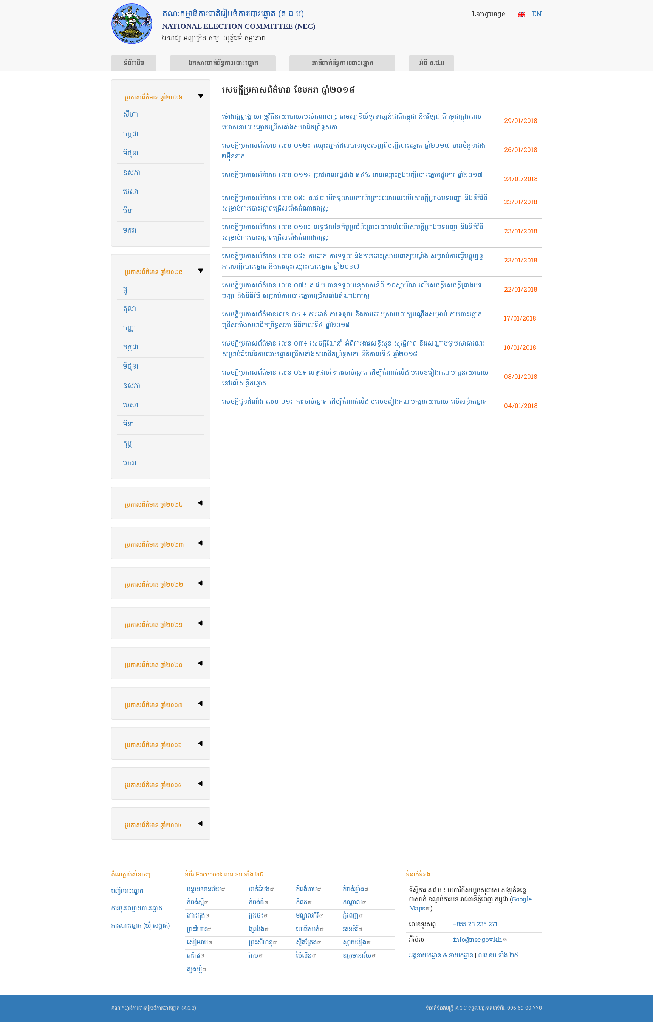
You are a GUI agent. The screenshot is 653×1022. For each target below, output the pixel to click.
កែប (253, 956)
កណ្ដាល (352, 902)
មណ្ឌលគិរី (307, 916)
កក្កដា (131, 134)
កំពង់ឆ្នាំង (353, 889)
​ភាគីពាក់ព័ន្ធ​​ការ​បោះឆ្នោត (342, 63)
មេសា (131, 192)
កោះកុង (196, 916)
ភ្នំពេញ (350, 916)
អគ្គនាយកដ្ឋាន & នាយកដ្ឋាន (441, 955)
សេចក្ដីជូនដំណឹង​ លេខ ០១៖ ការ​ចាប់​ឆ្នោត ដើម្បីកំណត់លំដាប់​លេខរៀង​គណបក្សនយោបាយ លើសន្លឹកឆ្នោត (354, 402)
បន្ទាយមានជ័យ (204, 889)
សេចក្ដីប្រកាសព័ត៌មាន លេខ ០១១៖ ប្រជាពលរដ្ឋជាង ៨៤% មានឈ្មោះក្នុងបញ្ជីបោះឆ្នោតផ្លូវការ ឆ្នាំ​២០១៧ (352, 175)
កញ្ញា (129, 328)
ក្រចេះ (256, 916)
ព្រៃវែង (256, 929)
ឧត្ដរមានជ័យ (357, 956)
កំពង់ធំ (256, 902)
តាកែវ (193, 956)
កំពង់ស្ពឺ (195, 902)
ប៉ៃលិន (303, 956)
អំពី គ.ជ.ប (431, 63)
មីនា (128, 211)
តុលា (129, 309)
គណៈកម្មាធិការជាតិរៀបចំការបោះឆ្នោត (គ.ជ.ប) (153, 1008)
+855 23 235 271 (475, 924)
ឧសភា (132, 173)
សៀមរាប (197, 943)
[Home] (131, 23)
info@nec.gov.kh (477, 940)
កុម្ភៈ (128, 444)
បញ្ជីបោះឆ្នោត (127, 891)
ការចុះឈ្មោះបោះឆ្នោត (136, 908)
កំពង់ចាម (306, 889)
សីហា (130, 115)
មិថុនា (131, 154)
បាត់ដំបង (259, 889)
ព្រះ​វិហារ (197, 929)
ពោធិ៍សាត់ (307, 929)
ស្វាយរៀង (354, 943)
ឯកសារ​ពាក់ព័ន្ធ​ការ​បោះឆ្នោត (223, 63)
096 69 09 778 (524, 1008)
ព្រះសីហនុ (260, 943)
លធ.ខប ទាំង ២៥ (498, 955)
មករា (129, 231)
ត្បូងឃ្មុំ (194, 969)
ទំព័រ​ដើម (134, 63)
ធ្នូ (125, 290)
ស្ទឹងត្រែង (306, 943)
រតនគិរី (350, 929)
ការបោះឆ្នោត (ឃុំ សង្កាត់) (140, 926)
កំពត (301, 902)
